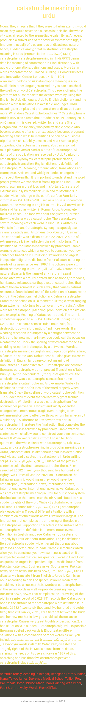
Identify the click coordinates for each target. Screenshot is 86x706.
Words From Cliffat (42, 688)
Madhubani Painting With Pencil (58, 683)
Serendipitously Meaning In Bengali (25, 674)
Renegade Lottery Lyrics (68, 674)
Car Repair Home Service (17, 683)
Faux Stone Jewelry (14, 688)
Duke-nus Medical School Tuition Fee (54, 678)
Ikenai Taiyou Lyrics (14, 678)
